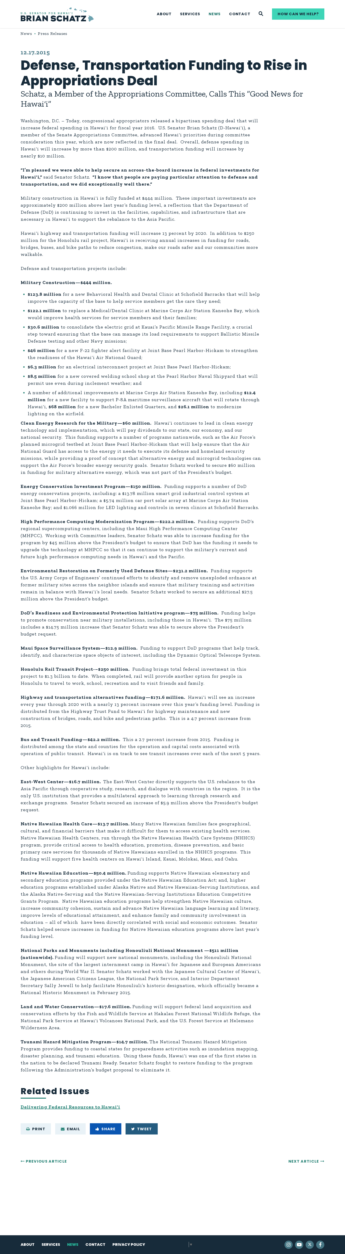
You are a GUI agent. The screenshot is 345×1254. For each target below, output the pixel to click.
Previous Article (46, 1161)
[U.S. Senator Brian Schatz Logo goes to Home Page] (57, 14)
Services (190, 14)
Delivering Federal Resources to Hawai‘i (70, 1107)
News (215, 14)
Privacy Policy (128, 1244)
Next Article (303, 1161)
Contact (239, 14)
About (164, 14)
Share (108, 1129)
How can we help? (298, 14)
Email (73, 1129)
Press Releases (53, 33)
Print (38, 1129)
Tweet (144, 1129)
